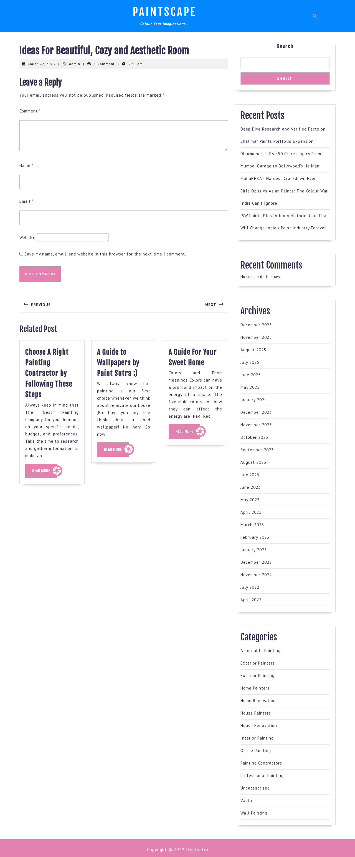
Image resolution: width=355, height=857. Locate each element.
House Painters (255, 713)
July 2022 (249, 587)
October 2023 (254, 437)
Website (27, 237)
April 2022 (251, 599)
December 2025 (256, 324)
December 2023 (256, 412)
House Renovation (258, 725)
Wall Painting (253, 813)
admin (74, 64)
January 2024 (253, 399)
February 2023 (254, 537)
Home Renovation (258, 700)
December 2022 (256, 562)
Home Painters (255, 688)
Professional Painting (262, 775)
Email (26, 201)
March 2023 (252, 524)
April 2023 (251, 512)
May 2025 (250, 387)
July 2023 (249, 474)
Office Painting (255, 750)
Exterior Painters (257, 663)
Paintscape (164, 12)
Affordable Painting (260, 650)
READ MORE (44, 473)
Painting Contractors (261, 763)
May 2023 (250, 499)
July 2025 (249, 362)
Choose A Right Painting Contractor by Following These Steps (48, 373)
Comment (30, 111)
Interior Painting (257, 738)
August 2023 (253, 462)
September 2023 (257, 449)
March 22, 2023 (41, 64)
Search (285, 46)
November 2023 (256, 424)
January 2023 (253, 549)
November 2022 (256, 574)
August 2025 (253, 349)
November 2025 (256, 337)
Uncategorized (255, 788)
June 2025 (250, 374)
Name (26, 165)
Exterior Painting (257, 675)
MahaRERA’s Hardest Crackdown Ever (278, 178)
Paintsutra (196, 849)
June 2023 (250, 487)
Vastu (246, 800)
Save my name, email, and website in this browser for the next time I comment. (105, 254)
